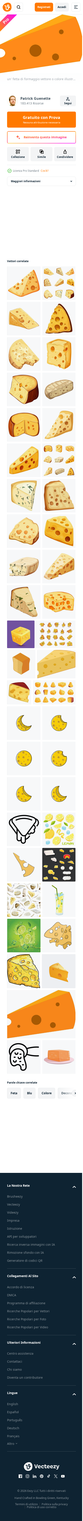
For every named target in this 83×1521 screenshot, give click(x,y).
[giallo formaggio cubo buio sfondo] (55, 950)
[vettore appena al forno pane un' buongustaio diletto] (21, 1016)
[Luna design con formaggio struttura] (24, 1105)
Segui (68, 103)
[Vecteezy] (7, 7)
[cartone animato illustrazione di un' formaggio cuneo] (59, 1044)
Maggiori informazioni (26, 179)
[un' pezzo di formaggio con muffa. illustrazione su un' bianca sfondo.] (24, 706)
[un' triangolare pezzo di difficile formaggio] (24, 1388)
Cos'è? (44, 171)
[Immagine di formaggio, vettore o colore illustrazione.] (26, 1046)
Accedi (62, 7)
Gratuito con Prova (41, 119)
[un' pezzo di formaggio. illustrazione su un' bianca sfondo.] (24, 281)
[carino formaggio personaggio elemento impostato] (26, 986)
